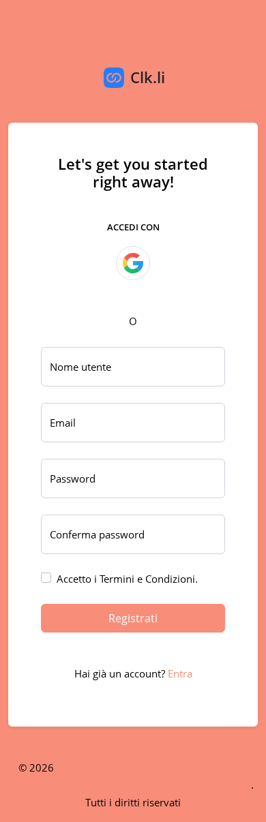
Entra (180, 673)
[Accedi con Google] (133, 263)
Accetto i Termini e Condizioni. (127, 578)
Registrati (133, 618)
